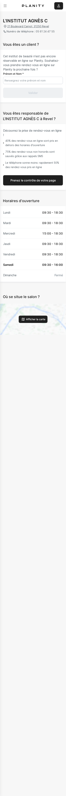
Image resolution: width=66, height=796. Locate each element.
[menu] (5, 6)
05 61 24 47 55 (45, 31)
